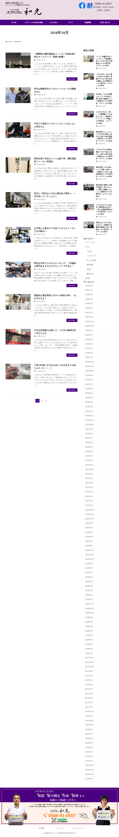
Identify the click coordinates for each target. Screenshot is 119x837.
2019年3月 (89, 590)
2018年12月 (89, 604)
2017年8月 (89, 676)
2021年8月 (89, 474)
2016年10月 (89, 720)
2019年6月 (89, 577)
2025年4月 (89, 344)
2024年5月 (89, 393)
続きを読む (71, 79)
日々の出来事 (91, 260)
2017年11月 (89, 662)
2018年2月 (89, 649)
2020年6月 (89, 532)
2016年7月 (89, 734)
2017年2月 (89, 703)
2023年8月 (89, 434)
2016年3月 (89, 752)
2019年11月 (89, 555)
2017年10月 (89, 667)
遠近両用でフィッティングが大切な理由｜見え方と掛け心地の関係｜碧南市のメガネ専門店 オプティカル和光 (104, 136)
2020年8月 (89, 523)
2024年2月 (89, 407)
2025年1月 (89, 357)
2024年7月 (89, 384)
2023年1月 (89, 465)
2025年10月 (89, 326)
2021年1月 (89, 505)
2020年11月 (89, 514)
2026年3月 (89, 304)
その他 (89, 251)
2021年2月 (89, 501)
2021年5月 (89, 487)
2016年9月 (89, 725)
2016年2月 (89, 756)
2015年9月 (89, 779)
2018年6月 (89, 631)
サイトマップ (59, 828)
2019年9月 (89, 564)
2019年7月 (89, 572)
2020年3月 (89, 546)
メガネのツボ (91, 256)
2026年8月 (89, 286)
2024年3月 (89, 402)
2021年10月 (89, 469)
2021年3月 (89, 496)
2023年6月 (89, 442)
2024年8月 (89, 380)
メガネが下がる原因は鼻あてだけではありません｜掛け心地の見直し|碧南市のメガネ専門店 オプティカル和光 (104, 154)
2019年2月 (89, 595)
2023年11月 (89, 420)
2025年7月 (89, 330)
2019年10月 (89, 559)
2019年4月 (89, 586)
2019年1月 (89, 599)
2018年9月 (89, 617)
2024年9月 (89, 375)
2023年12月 (89, 416)
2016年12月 (89, 711)
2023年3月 (89, 456)
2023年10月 (89, 425)
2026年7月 (89, 290)
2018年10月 (89, 613)
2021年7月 (89, 478)
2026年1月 (89, 312)
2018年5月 (89, 635)
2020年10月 (89, 519)
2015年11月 (89, 770)
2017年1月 (89, 707)
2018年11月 (89, 608)
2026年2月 (89, 308)
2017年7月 (89, 680)
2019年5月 (89, 582)
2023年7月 (89, 438)
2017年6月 (89, 685)
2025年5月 (89, 339)
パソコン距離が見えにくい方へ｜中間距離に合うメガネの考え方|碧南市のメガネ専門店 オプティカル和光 (104, 61)
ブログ (87, 247)
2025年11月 (89, 321)
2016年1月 (89, 761)
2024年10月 (89, 371)
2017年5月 (89, 689)
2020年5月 (89, 537)
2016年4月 (89, 747)
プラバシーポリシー (77, 828)
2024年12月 (89, 362)
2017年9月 (89, 671)
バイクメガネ (90, 242)
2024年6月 (89, 389)
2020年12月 (89, 510)
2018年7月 (89, 626)
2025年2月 (89, 353)
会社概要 (41, 828)
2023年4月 (89, 451)
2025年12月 (89, 317)
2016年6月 (89, 738)
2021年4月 (89, 492)
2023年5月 (89, 447)
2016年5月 (89, 743)
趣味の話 (90, 274)
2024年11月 (89, 366)
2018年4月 (89, 640)
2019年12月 (89, 550)
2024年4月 (89, 398)
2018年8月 (89, 622)
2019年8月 (89, 568)
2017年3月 (89, 698)
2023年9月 (89, 429)
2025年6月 (89, 335)
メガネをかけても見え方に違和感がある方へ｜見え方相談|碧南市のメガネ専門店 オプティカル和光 (104, 209)
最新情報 (90, 265)
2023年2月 (89, 460)
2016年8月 (89, 729)
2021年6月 (89, 483)
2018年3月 (89, 644)
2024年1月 (89, 411)
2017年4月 (89, 693)
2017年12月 (89, 658)
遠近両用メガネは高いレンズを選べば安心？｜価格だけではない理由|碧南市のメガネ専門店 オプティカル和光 (104, 171)
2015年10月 (89, 774)
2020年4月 (89, 541)
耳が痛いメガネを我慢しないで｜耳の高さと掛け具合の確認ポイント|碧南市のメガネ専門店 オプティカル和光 (104, 98)
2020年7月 (89, 528)
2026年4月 (89, 299)
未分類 (87, 278)
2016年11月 (89, 716)
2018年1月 (89, 653)
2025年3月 (89, 348)
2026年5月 (89, 295)
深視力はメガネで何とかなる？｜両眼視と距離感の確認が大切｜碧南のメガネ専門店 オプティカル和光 (104, 227)
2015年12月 (89, 765)
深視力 (89, 269)
